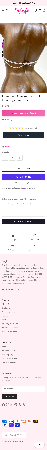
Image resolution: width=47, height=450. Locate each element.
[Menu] (3, 10)
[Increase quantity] (20, 158)
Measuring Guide (9, 311)
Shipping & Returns (10, 323)
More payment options (23, 183)
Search (4, 346)
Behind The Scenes (9, 358)
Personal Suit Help (9, 331)
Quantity (5, 152)
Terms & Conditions (10, 327)
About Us (5, 304)
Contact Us (6, 308)
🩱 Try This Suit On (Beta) (23, 113)
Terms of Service (8, 350)
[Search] (8, 10)
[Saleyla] (22, 10)
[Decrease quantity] (5, 158)
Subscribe (9, 396)
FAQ (4, 319)
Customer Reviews (9, 362)
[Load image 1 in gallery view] (23, 58)
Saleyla (7, 146)
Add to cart (23, 168)
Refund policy (7, 354)
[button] (23, 188)
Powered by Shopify (19, 441)
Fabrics (5, 315)
